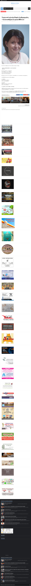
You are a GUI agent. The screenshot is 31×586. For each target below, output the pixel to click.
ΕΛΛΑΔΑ (11, 11)
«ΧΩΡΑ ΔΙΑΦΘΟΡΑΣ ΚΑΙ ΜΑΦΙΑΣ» (9, 573)
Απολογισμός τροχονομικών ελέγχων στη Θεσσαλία (10, 516)
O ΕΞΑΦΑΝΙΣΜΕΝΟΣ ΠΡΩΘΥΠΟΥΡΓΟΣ (10, 576)
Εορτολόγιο (7, 555)
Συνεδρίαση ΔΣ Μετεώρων (8, 509)
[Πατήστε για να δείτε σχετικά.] (7, 154)
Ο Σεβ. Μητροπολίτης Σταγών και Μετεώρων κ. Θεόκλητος (24, 101)
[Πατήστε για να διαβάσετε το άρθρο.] (8, 429)
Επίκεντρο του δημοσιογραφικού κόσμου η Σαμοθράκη (18, 11)
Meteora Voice (15, 3)
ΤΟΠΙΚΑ (27, 11)
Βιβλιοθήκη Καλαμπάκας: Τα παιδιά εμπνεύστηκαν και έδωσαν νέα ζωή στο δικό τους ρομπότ (6, 101)
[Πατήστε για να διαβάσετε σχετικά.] (8, 145)
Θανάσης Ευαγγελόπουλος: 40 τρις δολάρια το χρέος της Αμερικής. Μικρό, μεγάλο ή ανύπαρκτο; (15, 519)
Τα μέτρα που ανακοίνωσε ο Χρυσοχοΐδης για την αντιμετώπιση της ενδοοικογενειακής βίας (15, 506)
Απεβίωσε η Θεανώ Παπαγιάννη (8, 559)
